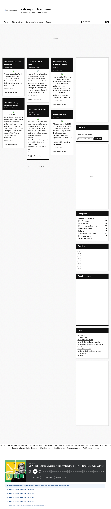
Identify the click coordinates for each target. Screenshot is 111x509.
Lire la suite (9, 88)
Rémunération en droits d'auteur (24, 448)
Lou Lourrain (82, 353)
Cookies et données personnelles (67, 448)
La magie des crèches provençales (89, 342)
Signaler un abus (94, 445)
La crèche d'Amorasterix (85, 340)
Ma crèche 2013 (59, 114)
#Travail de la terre (85, 238)
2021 (79, 251)
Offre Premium (45, 448)
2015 (79, 266)
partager (49, 477)
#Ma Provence (83, 221)
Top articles (72, 445)
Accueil (6, 22)
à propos (61, 477)
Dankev (80, 356)
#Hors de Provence (85, 228)
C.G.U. (106, 445)
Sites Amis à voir (17, 22)
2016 (79, 263)
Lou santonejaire (83, 337)
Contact (48, 22)
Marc (15, 445)
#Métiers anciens (84, 236)
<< (28, 166)
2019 (79, 256)
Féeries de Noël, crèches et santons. (89, 351)
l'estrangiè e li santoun (35, 9)
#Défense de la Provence (87, 233)
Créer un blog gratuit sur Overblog (51, 445)
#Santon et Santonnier (86, 218)
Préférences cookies (91, 448)
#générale (81, 231)
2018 (79, 258)
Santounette (82, 335)
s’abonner (36, 477)
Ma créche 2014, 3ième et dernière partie (60, 65)
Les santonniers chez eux (34, 22)
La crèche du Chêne (84, 349)
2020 (79, 253)
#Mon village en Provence (87, 226)
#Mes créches (12, 92)
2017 (79, 261)
